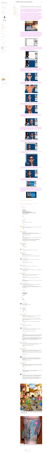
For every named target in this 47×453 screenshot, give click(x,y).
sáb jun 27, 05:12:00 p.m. (24, 379)
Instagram (2, 25)
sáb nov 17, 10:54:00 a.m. (24, 322)
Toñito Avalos (23, 231)
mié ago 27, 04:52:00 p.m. (24, 367)
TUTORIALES (26, 204)
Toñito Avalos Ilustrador (24, 2)
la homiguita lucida (24, 303)
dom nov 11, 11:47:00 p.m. (24, 288)
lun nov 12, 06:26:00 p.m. (24, 301)
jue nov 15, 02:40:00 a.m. (24, 312)
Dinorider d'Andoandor (24, 258)
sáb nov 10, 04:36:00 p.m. (24, 263)
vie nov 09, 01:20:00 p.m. (24, 241)
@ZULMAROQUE (24, 342)
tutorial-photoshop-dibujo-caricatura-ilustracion (26, 200)
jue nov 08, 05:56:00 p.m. (24, 218)
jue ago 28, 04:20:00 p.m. (24, 372)
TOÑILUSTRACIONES (22, 204)
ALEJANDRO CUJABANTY (25, 283)
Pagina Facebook (3, 26)
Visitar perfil (4, 21)
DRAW (29, 203)
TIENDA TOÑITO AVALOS (4, 12)
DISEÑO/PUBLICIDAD (26, 203)
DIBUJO (23, 203)
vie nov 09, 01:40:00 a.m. (24, 229)
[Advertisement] (4, 62)
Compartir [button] (14, 5)
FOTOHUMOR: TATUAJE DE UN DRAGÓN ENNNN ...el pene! (31, 444)
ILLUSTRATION (15, 10)
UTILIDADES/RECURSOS (29, 204)
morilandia (23, 307)
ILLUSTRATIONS (15, 11)
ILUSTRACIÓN (15, 12)
